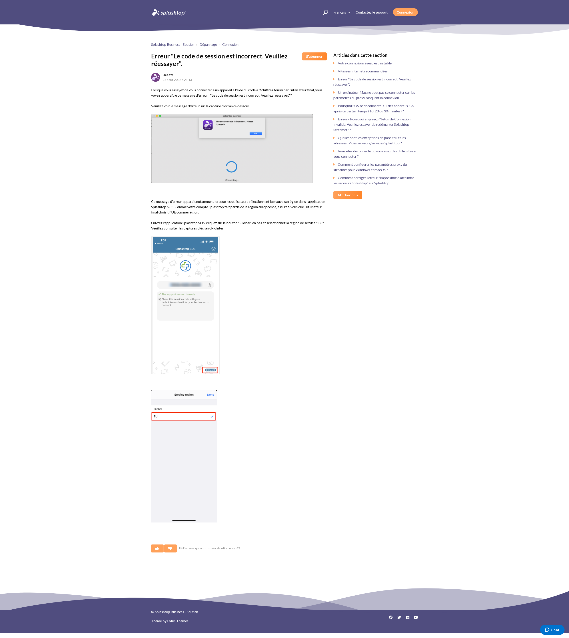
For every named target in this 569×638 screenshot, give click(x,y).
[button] (323, 12)
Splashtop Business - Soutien (172, 44)
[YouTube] (414, 619)
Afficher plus (347, 195)
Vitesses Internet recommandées (363, 71)
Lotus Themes (177, 621)
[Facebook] (389, 619)
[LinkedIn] (406, 619)
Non (170, 548)
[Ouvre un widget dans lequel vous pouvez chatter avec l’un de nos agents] (552, 630)
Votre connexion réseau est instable (365, 63)
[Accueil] (168, 12)
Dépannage (208, 44)
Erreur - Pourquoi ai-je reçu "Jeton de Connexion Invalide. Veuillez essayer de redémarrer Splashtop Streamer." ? (372, 124)
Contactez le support (372, 12)
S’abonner (314, 56)
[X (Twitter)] (397, 619)
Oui (157, 548)
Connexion (405, 12)
